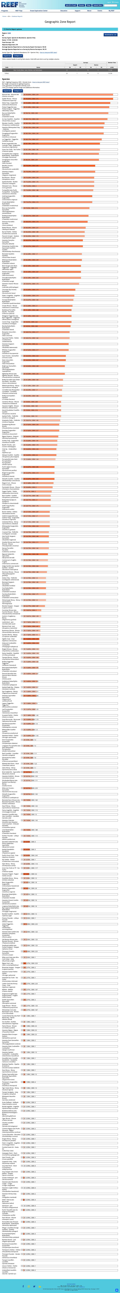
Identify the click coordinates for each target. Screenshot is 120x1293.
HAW (9, 33)
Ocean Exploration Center (39, 11)
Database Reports (17, 16)
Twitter (34, 1287)
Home (4, 16)
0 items (116, 2)
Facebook (23, 1287)
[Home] (14, 5)
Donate (81, 5)
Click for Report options (13, 29)
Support (77, 11)
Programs (4, 11)
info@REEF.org (82, 1286)
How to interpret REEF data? (48, 52)
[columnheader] (86, 62)
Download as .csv (110, 35)
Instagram (29, 1287)
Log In (109, 2)
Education (63, 11)
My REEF (111, 11)
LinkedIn (40, 1287)
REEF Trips (18, 11)
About (89, 11)
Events (100, 11)
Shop (88, 5)
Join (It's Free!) (71, 5)
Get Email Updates (71, 1284)
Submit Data (97, 5)
